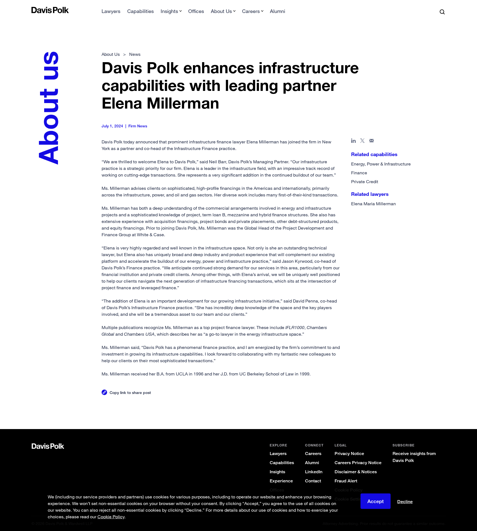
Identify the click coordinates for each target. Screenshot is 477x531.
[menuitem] (111, 12)
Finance (359, 172)
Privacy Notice (349, 453)
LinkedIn (313, 471)
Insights (277, 471)
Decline (405, 501)
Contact (313, 480)
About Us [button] (221, 11)
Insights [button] (169, 11)
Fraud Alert (346, 480)
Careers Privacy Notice (358, 462)
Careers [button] (251, 11)
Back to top (416, 407)
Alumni (277, 11)
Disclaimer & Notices (356, 471)
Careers (313, 453)
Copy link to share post (130, 392)
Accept (375, 501)
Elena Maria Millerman (373, 203)
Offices (196, 11)
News (135, 54)
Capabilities (140, 11)
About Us (111, 54)
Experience (281, 480)
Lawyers (111, 11)
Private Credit (364, 181)
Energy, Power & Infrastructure (381, 164)
